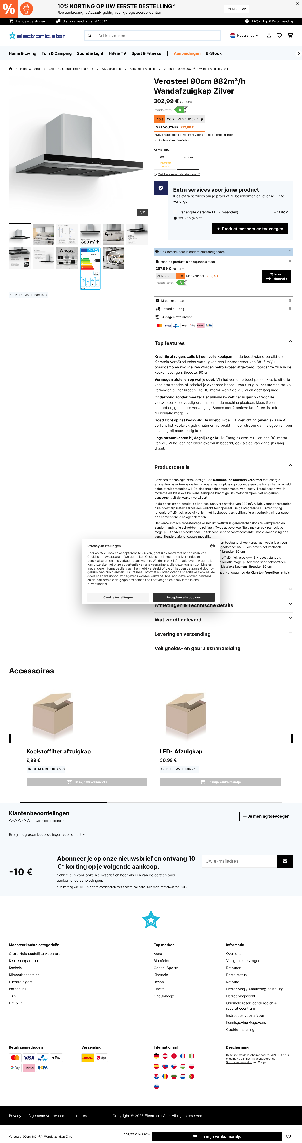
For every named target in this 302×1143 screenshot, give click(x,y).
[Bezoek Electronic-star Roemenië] (165, 1076)
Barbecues (17, 989)
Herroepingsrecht (240, 996)
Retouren (233, 968)
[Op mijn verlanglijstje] (288, 1136)
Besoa (159, 982)
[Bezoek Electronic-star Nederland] (182, 1076)
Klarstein (161, 975)
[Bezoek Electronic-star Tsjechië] (174, 1066)
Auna (158, 953)
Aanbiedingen (187, 53)
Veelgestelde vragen (243, 960)
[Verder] (298, 53)
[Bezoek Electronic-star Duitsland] (156, 1056)
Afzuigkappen (112, 68)
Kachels (15, 968)
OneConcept (164, 996)
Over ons (233, 953)
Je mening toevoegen (268, 816)
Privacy (15, 1115)
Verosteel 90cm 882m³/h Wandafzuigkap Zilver (196, 68)
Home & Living (30, 68)
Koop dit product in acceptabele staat (187, 262)
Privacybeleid (259, 1058)
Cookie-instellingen (242, 1029)
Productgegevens (163, 110)
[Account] (269, 36)
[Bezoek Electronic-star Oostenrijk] (165, 1056)
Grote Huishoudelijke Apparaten (71, 68)
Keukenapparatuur (24, 960)
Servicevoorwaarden (239, 1062)
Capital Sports (166, 968)
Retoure (232, 982)
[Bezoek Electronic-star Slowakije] (165, 1066)
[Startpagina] (14, 68)
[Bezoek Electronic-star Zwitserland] (174, 1056)
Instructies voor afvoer (245, 1015)
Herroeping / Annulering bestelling (254, 989)
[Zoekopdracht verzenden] (89, 35)
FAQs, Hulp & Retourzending (272, 21)
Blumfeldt (162, 960)
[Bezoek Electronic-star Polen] (191, 1066)
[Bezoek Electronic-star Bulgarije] (174, 1076)
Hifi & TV (16, 1003)
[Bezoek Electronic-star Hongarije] (182, 1066)
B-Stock (214, 53)
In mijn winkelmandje (221, 1136)
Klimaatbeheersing (24, 975)
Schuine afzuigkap (143, 68)
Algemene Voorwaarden (48, 1115)
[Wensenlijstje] (279, 36)
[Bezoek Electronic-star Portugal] (191, 1076)
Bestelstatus (236, 975)
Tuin (12, 996)
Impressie (83, 1115)
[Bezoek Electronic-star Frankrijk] (182, 1056)
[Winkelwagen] (290, 36)
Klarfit (159, 989)
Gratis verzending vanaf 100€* (85, 21)
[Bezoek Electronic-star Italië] (191, 1056)
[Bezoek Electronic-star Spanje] (156, 1066)
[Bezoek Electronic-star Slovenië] (156, 1086)
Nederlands (245, 35)
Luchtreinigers (20, 982)
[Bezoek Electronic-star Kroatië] (156, 1076)
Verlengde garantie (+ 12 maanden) (208, 212)
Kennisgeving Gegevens (246, 1022)
